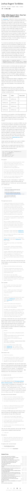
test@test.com (20, 230)
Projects (13, 6)
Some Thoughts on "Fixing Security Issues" (8, 474)
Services (9, 6)
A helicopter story (4, 464)
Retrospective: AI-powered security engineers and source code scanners (11, 466)
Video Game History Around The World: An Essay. (9, 461)
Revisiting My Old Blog (5, 479)
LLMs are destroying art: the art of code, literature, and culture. (11, 473)
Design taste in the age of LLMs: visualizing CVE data (9, 457)
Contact (21, 6)
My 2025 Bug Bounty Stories (6, 463)
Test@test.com (21, 231)
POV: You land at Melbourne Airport (7, 469)
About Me (3, 6)
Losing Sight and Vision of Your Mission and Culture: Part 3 (10, 472)
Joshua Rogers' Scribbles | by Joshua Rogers (14, 490)
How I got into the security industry (6, 482)
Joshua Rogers (15, 448)
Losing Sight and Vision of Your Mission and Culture (9, 478)
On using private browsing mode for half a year (8, 477)
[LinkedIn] (6, 8)
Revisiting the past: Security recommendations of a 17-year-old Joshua (11, 481)
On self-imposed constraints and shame (7, 458)
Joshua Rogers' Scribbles (12, 4)
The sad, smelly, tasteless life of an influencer (8, 456)
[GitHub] (2, 8)
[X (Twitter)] (4, 8)
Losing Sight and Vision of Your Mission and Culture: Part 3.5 (11, 468)
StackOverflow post (16, 137)
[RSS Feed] (10, 8)
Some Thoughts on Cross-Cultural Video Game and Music (10, 459)
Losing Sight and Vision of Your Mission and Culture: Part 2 (10, 476)
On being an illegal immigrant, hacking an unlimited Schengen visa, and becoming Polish (11, 471)
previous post (5, 19)
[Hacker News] (8, 8)
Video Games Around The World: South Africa (8, 462)
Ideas (17, 6)
